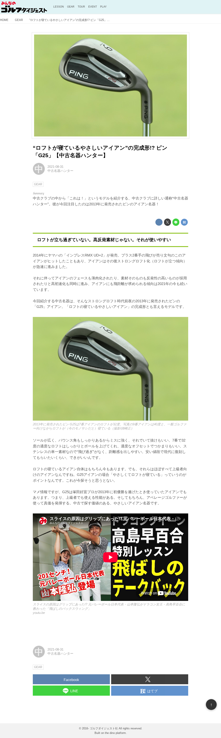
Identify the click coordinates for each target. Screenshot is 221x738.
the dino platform (115, 733)
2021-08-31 (55, 166)
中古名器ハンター (60, 171)
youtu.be (39, 612)
